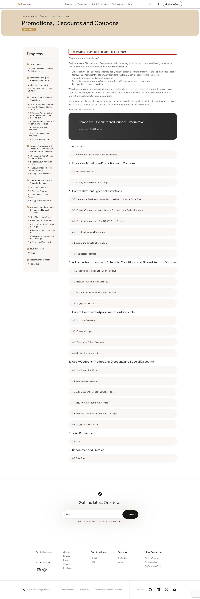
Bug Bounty (67, 568)
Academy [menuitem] (69, 4)
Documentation (151, 562)
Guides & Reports (151, 558)
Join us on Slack (173, 4)
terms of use (117, 521)
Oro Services (122, 558)
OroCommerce (46, 552)
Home (24, 16)
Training (120, 562)
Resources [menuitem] (82, 4)
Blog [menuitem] (130, 4)
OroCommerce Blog (153, 566)
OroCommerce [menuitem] (118, 4)
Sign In (158, 4)
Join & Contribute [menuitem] (99, 4)
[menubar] (98, 4)
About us (66, 552)
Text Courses (96, 129)
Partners (66, 556)
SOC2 (93, 562)
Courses (33, 16)
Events (66, 560)
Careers (66, 564)
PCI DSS (94, 558)
